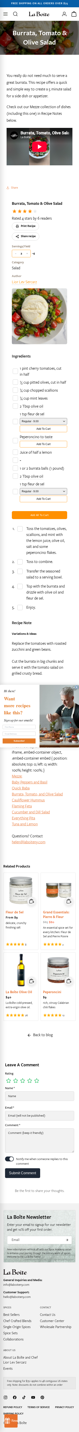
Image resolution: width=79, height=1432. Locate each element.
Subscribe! (19, 741)
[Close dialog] (76, 687)
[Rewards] (11, 1421)
